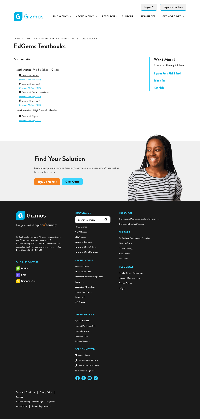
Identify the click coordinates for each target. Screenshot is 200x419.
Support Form (84, 355)
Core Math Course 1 (30, 75)
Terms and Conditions (25, 392)
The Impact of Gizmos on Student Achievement (139, 218)
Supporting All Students (85, 287)
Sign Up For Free (173, 7)
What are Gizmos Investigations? (89, 276)
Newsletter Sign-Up (86, 370)
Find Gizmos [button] (60, 16)
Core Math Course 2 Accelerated (35, 92)
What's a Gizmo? (82, 266)
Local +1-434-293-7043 (88, 365)
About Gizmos (84, 260)
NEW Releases (81, 231)
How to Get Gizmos (83, 292)
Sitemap (19, 397)
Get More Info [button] (172, 16)
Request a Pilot (81, 336)
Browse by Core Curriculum (87, 252)
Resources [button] (148, 16)
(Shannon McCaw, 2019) (30, 96)
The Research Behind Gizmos (131, 224)
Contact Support (82, 341)
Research (125, 212)
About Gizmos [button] (85, 16)
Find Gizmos (83, 212)
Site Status (123, 258)
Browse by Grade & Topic (85, 247)
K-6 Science (80, 302)
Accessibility (21, 406)
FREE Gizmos (81, 226)
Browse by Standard (83, 242)
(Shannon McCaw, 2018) (30, 79)
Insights (122, 288)
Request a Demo (82, 330)
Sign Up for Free (82, 320)
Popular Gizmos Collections (130, 273)
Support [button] (128, 16)
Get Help (159, 87)
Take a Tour (160, 80)
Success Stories (125, 283)
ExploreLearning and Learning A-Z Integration (35, 401)
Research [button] (108, 16)
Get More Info (84, 314)
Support (124, 232)
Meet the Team (125, 243)
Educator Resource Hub (129, 278)
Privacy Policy (46, 392)
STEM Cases (80, 237)
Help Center (124, 253)
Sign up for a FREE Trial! (168, 73)
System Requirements (41, 406)
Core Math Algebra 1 (30, 116)
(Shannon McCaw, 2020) (30, 120)
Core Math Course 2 (30, 84)
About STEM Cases (83, 271)
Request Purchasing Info (85, 325)
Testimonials (80, 297)
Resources (126, 266)
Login (147, 7)
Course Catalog (125, 248)
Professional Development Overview (134, 238)
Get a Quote (72, 182)
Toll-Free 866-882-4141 (88, 360)
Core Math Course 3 (30, 100)
